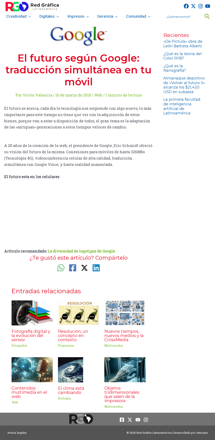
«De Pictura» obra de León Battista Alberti (182, 43)
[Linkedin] (96, 267)
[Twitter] (193, 6)
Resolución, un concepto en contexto (73, 335)
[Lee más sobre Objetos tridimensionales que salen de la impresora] (125, 369)
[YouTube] (208, 6)
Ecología (64, 398)
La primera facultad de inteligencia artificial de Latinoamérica (181, 106)
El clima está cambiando (71, 390)
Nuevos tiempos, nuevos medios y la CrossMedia (124, 335)
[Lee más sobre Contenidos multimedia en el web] (32, 369)
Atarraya (202, 433)
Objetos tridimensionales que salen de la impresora (121, 394)
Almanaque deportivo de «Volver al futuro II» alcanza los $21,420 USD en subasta (184, 85)
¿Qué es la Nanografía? (174, 68)
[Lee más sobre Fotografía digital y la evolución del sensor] (32, 312)
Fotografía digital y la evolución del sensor (31, 335)
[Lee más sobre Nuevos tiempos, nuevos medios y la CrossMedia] (125, 312)
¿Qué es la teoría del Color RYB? (182, 56)
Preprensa (65, 346)
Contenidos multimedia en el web (29, 392)
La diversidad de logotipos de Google (81, 251)
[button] (28, 16)
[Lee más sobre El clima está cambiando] (70, 369)
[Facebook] (186, 6)
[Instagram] (200, 6)
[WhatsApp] (60, 267)
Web (98, 95)
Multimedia (113, 346)
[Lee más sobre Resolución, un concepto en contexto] (78, 312)
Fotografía (19, 346)
